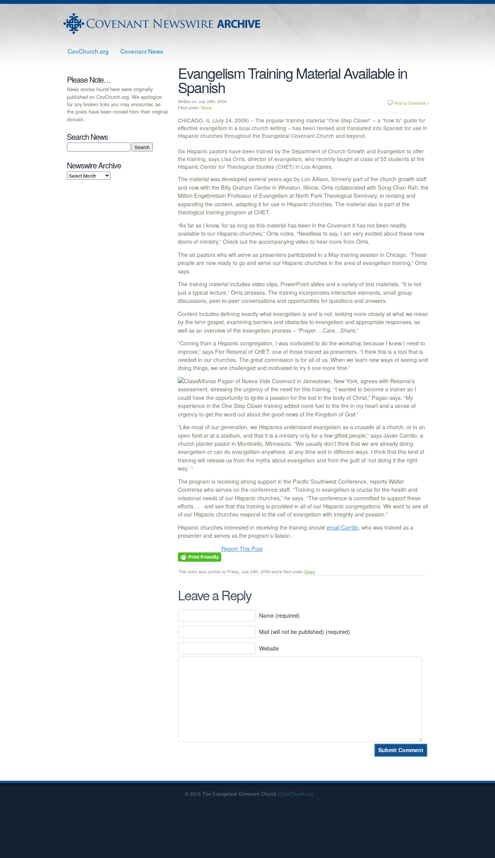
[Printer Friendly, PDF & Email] (199, 556)
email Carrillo (342, 527)
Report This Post (242, 548)
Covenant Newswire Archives (163, 24)
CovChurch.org (88, 51)
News (206, 107)
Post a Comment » (411, 103)
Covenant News (141, 51)
